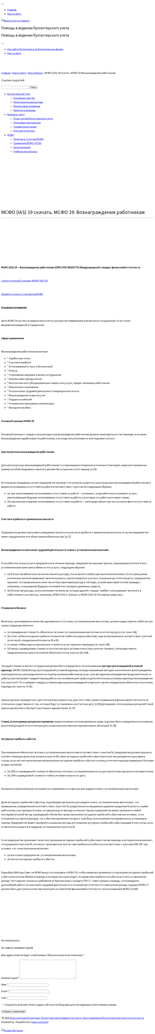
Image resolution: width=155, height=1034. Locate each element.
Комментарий (10, 978)
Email (5, 991)
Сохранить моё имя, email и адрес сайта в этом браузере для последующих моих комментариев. (61, 1004)
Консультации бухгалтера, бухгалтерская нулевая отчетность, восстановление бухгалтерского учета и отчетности (77, 1018)
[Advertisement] (77, 181)
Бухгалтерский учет (18, 94)
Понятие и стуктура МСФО (28, 139)
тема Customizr (40, 1022)
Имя (4, 984)
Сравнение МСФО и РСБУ (27, 143)
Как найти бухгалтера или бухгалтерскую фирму (35, 49)
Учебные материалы (25, 151)
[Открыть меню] (2, 43)
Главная (11, 9)
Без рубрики (35, 73)
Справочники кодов (24, 126)
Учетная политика (24, 130)
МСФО (10, 135)
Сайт (4, 998)
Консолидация (21, 147)
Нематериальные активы (28, 102)
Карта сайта (14, 14)
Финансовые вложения (26, 106)
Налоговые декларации (27, 122)
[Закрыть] (2, 4)
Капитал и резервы (24, 110)
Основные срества (24, 98)
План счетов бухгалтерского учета (33, 118)
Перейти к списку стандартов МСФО (22, 294)
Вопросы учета (16, 114)
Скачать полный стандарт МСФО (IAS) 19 (24, 280)
